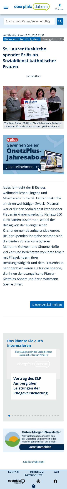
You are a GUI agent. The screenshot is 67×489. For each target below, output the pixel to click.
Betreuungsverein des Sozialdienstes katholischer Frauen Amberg (34, 353)
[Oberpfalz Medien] (16, 481)
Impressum (37, 471)
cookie (33, 486)
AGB (56, 471)
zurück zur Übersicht (33, 461)
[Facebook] (55, 481)
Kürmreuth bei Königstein (21, 39)
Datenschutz (33, 475)
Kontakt (13, 471)
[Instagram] (38, 481)
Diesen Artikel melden (47, 305)
